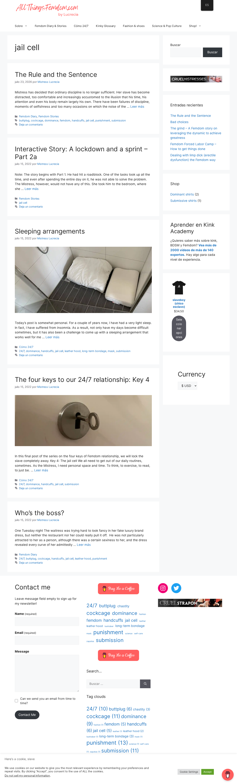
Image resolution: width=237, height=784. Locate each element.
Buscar (175, 45)
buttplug (24, 120)
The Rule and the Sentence (56, 74)
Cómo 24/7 (81, 26)
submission (118, 120)
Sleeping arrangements (50, 231)
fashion (142, 614)
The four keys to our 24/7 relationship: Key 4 (82, 379)
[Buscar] (145, 683)
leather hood (73, 351)
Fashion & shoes (134, 26)
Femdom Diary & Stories (50, 26)
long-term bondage (94, 351)
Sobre (19, 26)
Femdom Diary (28, 116)
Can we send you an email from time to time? (48, 701)
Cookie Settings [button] (189, 771)
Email (25, 633)
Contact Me (27, 715)
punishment (102, 120)
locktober (109, 626)
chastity (123, 606)
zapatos (90, 641)
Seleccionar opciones (179, 328)
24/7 (21, 351)
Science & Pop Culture (167, 26)
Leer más (137, 106)
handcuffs (78, 120)
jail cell (90, 120)
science (128, 633)
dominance (51, 120)
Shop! (193, 26)
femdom (65, 120)
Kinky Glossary (106, 26)
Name (26, 614)
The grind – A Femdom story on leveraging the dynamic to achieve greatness (195, 133)
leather (142, 621)
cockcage (37, 120)
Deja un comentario (31, 124)
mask (111, 351)
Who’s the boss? (39, 513)
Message (22, 651)
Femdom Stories (49, 116)
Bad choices (179, 122)
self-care (138, 633)
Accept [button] (207, 771)
